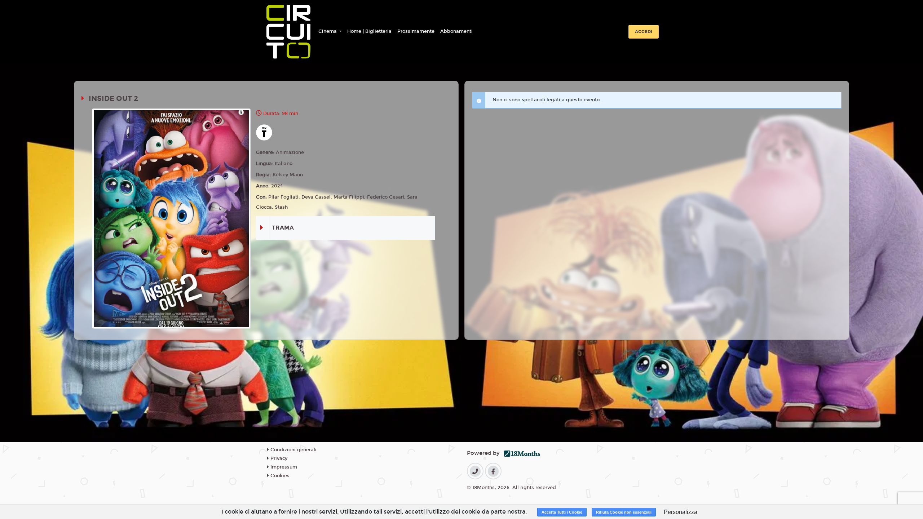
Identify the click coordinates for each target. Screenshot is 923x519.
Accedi (643, 31)
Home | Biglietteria (369, 31)
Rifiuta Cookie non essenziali (624, 512)
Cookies (279, 476)
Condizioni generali (293, 450)
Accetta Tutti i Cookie (562, 512)
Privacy (278, 458)
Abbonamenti (456, 31)
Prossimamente (415, 31)
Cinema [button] (328, 31)
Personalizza (680, 512)
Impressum (283, 467)
